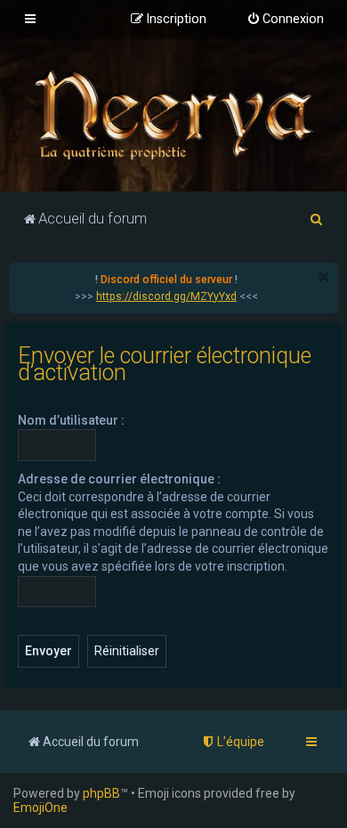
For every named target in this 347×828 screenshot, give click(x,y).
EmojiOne (40, 807)
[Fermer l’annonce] (324, 277)
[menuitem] (285, 19)
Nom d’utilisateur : (71, 420)
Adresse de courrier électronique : (119, 479)
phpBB (101, 793)
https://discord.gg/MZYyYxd (166, 296)
